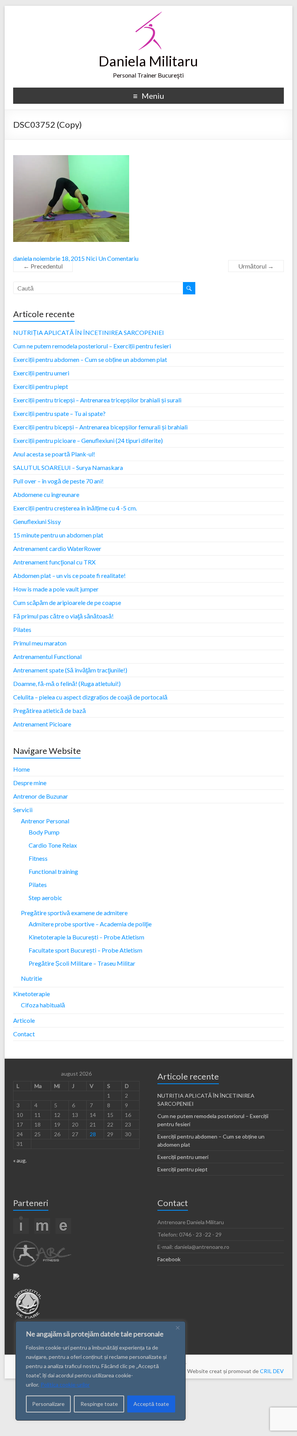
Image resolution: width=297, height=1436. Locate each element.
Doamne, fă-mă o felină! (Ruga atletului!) (67, 683)
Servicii (22, 809)
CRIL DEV (272, 1371)
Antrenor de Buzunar (40, 796)
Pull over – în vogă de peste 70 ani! (58, 481)
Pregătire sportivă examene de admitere (74, 912)
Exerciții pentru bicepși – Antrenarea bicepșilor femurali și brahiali (100, 427)
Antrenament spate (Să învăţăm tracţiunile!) (70, 670)
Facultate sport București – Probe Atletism (85, 950)
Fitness (38, 858)
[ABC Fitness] (42, 1244)
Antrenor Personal (45, 820)
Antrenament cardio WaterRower (57, 548)
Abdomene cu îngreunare (46, 494)
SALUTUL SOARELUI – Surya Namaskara (68, 467)
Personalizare (48, 1404)
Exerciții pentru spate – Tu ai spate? (59, 413)
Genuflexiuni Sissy (37, 521)
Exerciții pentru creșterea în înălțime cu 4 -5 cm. (75, 508)
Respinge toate (99, 1404)
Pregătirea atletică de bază (49, 710)
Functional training (53, 871)
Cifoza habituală (43, 1005)
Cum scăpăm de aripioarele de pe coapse (67, 602)
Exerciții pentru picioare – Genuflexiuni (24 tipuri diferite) (88, 440)
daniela (22, 258)
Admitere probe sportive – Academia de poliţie (90, 923)
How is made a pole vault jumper (56, 589)
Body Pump (44, 832)
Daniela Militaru (148, 60)
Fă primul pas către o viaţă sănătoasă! (63, 616)
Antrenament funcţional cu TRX (54, 562)
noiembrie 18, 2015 (59, 258)
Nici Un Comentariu (112, 258)
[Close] (177, 1327)
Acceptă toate (151, 1404)
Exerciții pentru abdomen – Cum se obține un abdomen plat (90, 359)
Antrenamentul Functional (47, 656)
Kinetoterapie (31, 993)
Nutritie (31, 978)
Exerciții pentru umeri (41, 373)
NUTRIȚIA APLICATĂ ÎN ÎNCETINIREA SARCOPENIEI (88, 332)
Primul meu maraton (40, 643)
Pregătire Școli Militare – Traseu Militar (82, 963)
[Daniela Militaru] (148, 15)
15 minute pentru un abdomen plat (58, 535)
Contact (24, 1033)
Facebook (169, 1259)
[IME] (42, 1219)
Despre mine (29, 782)
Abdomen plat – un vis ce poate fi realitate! (69, 575)
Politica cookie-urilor (65, 1384)
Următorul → (256, 266)
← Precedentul (43, 266)
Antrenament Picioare (42, 724)
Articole (24, 1020)
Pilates (22, 629)
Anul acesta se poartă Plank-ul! (54, 454)
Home (21, 769)
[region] (100, 1371)
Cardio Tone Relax (53, 845)
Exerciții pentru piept (40, 386)
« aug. (20, 1160)
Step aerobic (45, 897)
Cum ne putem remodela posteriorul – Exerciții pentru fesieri (92, 346)
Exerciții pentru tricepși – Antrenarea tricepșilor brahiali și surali (97, 400)
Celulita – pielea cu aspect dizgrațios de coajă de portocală (90, 697)
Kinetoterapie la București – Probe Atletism (86, 937)
